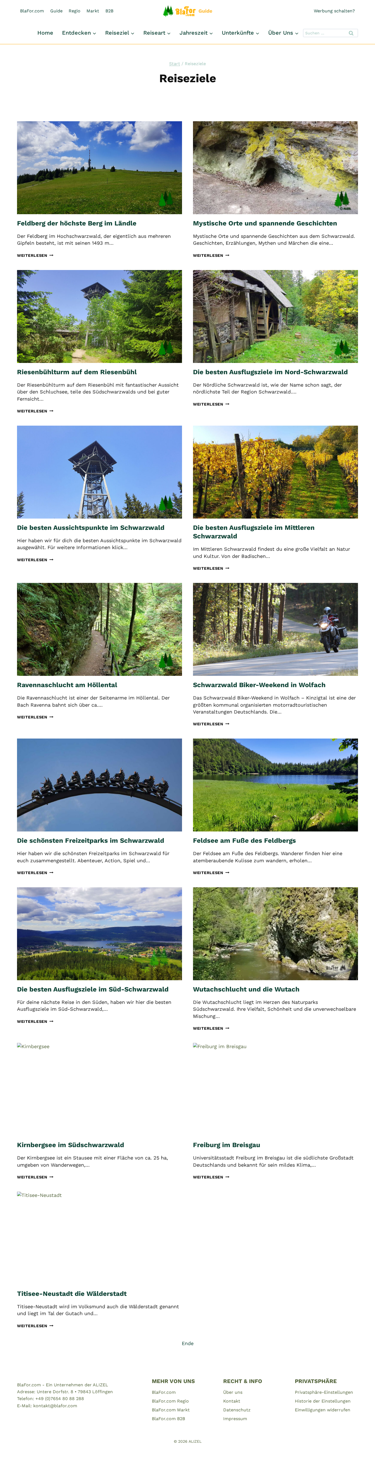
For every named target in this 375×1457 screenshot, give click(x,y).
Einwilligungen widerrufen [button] (322, 1409)
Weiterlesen (35, 255)
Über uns (232, 1392)
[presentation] (99, 167)
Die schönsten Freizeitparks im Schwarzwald (90, 840)
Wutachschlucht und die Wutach (246, 989)
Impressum (235, 1418)
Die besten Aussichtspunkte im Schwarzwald (90, 527)
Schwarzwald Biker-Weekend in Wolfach (259, 685)
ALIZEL (195, 1441)
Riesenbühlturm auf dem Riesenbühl (77, 372)
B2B (109, 10)
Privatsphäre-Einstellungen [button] (324, 1392)
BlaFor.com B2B (168, 1418)
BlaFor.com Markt (171, 1409)
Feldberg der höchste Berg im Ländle (76, 223)
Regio (74, 10)
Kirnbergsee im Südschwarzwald (70, 1145)
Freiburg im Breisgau (226, 1145)
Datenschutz (237, 1409)
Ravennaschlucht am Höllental (67, 685)
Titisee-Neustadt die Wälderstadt (72, 1294)
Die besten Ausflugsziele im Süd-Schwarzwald (93, 989)
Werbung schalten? (334, 10)
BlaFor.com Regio (170, 1401)
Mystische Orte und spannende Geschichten (265, 223)
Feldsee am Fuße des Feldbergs (244, 840)
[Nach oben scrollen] (361, 1446)
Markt (92, 10)
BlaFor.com (32, 10)
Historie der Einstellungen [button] (323, 1401)
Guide (56, 10)
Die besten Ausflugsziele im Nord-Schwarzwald (270, 372)
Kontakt (231, 1401)
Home (45, 32)
